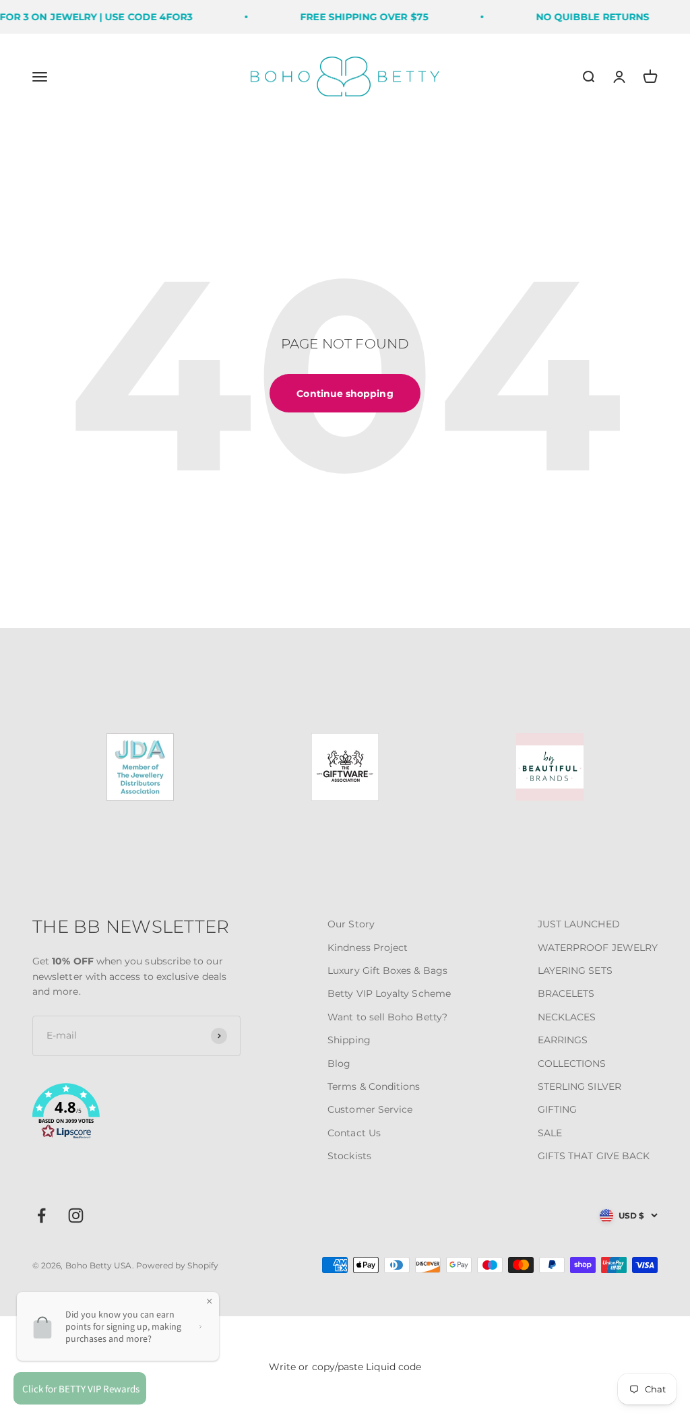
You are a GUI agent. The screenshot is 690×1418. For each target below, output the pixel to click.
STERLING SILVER (579, 1086)
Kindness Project (367, 948)
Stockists (349, 1156)
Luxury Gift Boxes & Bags (387, 970)
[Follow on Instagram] (76, 1215)
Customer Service (369, 1109)
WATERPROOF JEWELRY (598, 948)
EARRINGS (563, 1040)
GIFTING (557, 1109)
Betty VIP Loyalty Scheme (389, 993)
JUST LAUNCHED (579, 924)
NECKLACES (567, 1017)
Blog (338, 1063)
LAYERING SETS (575, 970)
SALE (550, 1133)
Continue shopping (344, 394)
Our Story (351, 924)
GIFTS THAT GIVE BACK (594, 1156)
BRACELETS (566, 993)
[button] (136, 1113)
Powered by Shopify (177, 1265)
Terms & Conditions (373, 1086)
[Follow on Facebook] (41, 1215)
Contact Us (354, 1133)
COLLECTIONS (572, 1063)
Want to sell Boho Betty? (387, 1017)
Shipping (349, 1040)
